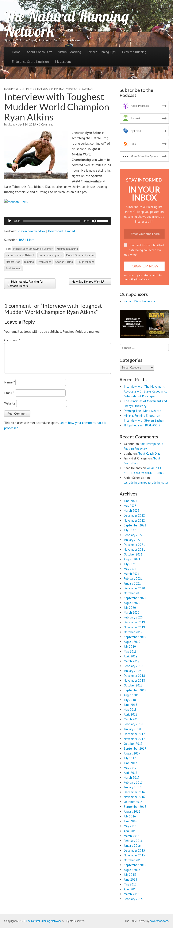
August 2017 (132, 753)
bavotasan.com (159, 921)
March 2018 (131, 719)
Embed (70, 231)
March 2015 (131, 894)
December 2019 (134, 622)
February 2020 (133, 617)
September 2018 (135, 690)
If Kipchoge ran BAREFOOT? (142, 425)
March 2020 (131, 612)
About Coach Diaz (39, 52)
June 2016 (130, 821)
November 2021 (134, 549)
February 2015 (133, 899)
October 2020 (133, 593)
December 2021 (134, 545)
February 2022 (133, 535)
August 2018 (132, 695)
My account (63, 61)
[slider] (103, 220)
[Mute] (94, 221)
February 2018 (133, 724)
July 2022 (130, 530)
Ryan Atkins (44, 261)
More (30, 240)
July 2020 (130, 608)
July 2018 (130, 700)
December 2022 (134, 515)
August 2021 (132, 559)
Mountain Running (67, 248)
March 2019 (131, 661)
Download (55, 231)
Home (16, 52)
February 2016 (133, 841)
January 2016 (132, 846)
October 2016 (133, 802)
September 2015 (135, 865)
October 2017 (133, 744)
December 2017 (134, 734)
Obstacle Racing (79, 89)
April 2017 (130, 773)
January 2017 (132, 787)
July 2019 (130, 647)
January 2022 (132, 540)
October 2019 (133, 632)
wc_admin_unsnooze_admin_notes (146, 483)
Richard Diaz (13, 261)
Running (29, 261)
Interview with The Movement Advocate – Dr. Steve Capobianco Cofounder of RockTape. (146, 391)
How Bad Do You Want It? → (90, 281)
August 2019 (132, 642)
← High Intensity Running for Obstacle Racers (25, 284)
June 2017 (130, 763)
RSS (21, 240)
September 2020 (135, 598)
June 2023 (130, 501)
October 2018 (133, 685)
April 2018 (130, 714)
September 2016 (135, 807)
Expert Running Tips (101, 52)
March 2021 (131, 574)
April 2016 (130, 831)
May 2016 (130, 826)
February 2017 (133, 782)
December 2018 (134, 676)
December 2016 (134, 792)
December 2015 (134, 850)
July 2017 (130, 758)
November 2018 (134, 680)
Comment (12, 340)
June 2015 (130, 879)
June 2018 (130, 705)
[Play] (10, 221)
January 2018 (132, 729)
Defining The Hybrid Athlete (142, 411)
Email (9, 393)
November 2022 (134, 520)
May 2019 (130, 651)
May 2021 (130, 569)
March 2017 (131, 778)
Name (9, 382)
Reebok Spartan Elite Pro (80, 255)
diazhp (11, 124)
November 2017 (134, 739)
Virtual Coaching (69, 52)
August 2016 (132, 811)
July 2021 (130, 564)
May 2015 (130, 884)
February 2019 (133, 666)
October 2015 (133, 860)
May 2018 (130, 710)
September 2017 (135, 748)
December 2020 (134, 588)
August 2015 (132, 870)
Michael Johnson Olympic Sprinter (33, 248)
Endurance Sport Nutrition (30, 61)
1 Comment (46, 124)
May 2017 (130, 768)
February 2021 (133, 579)
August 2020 (132, 603)
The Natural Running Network (66, 24)
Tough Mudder (85, 261)
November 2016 (134, 797)
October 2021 (133, 554)
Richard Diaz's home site (139, 301)
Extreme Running (134, 52)
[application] (57, 221)
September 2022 (135, 525)
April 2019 (130, 656)
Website (9, 403)
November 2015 (134, 855)
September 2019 (135, 637)
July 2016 (130, 816)
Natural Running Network (20, 255)
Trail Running (13, 268)
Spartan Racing (64, 261)
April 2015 (130, 889)
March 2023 (131, 511)
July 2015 (130, 875)
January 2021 (132, 583)
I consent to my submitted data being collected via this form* (144, 250)
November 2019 (134, 627)
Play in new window (31, 231)
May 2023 (130, 506)
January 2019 (132, 671)
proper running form (50, 255)
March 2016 (131, 836)
